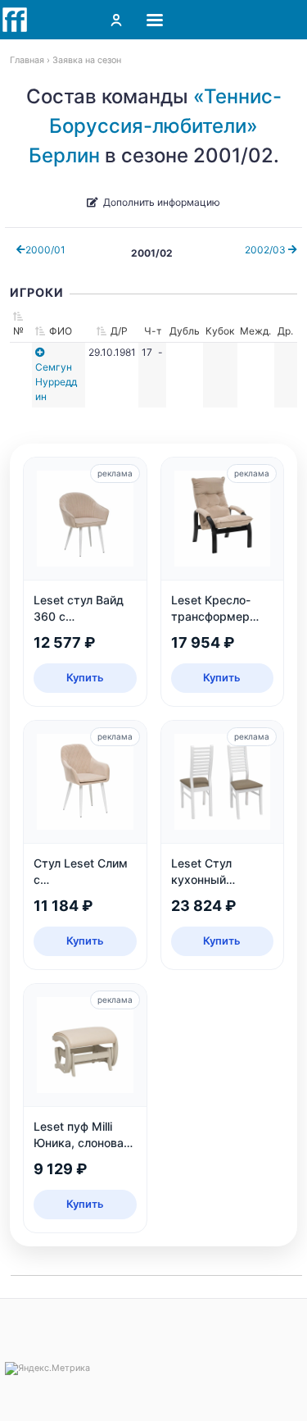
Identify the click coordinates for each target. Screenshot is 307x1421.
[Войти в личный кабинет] (116, 20)
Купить (85, 677)
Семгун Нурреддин (56, 382)
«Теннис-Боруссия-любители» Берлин (155, 125)
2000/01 (45, 250)
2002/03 (266, 250)
